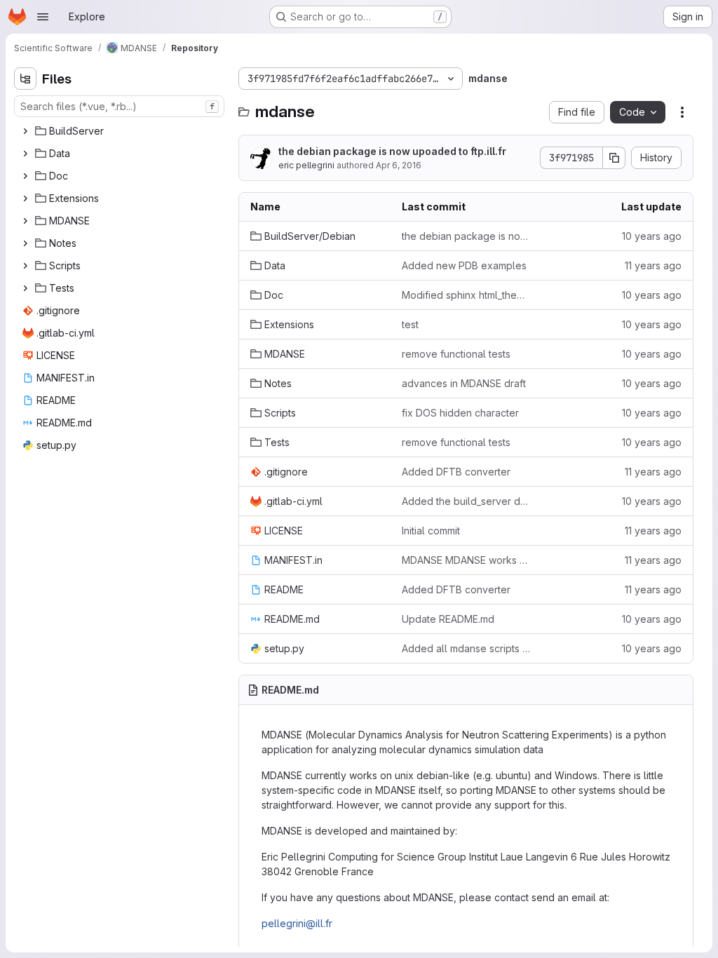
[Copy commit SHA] (614, 158)
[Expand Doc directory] (25, 176)
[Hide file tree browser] (25, 78)
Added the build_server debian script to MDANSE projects (466, 501)
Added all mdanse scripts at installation (466, 648)
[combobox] (119, 106)
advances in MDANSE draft (464, 383)
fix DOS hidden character (460, 413)
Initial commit (431, 531)
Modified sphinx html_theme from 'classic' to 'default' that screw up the (466, 295)
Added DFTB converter (456, 472)
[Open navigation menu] (43, 17)
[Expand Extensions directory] (25, 198)
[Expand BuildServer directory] (25, 131)
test (410, 324)
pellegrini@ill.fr (297, 923)
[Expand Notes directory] (25, 243)
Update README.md (448, 619)
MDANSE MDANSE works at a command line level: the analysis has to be (466, 560)
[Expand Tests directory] (25, 288)
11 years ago (653, 265)
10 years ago (652, 236)
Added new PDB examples (464, 265)
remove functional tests (456, 354)
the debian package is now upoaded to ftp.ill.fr (392, 151)
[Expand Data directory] (25, 153)
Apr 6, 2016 (398, 165)
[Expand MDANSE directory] (25, 220)
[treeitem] (120, 131)
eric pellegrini (306, 165)
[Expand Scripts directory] (25, 265)
